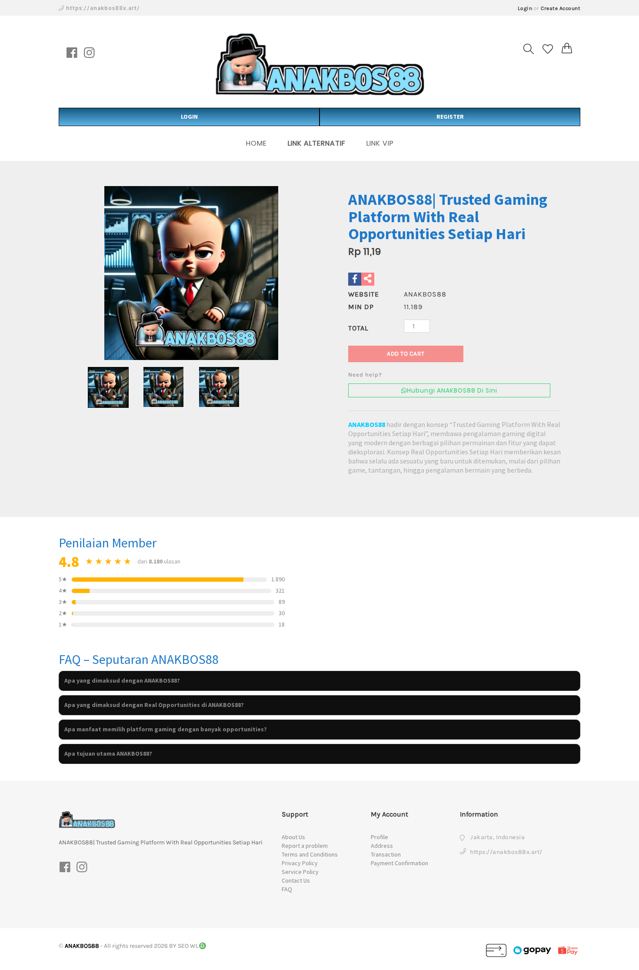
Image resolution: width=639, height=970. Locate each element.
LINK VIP (380, 143)
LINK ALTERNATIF (317, 143)
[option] (191, 273)
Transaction (386, 854)
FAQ (287, 889)
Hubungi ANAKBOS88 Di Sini (452, 390)
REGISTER (450, 116)
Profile (379, 837)
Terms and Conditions (310, 854)
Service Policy (300, 872)
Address (382, 846)
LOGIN (189, 116)
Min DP (361, 307)
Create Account (560, 8)
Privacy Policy (300, 863)
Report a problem (305, 846)
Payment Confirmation (399, 863)
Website (363, 294)
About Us (293, 837)
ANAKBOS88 (366, 424)
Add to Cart (406, 353)
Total (358, 328)
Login (525, 8)
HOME (256, 143)
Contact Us (296, 880)
